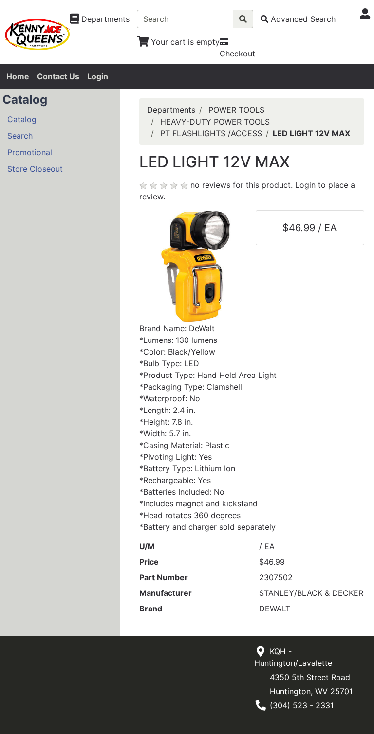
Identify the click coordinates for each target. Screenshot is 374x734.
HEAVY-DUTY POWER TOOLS (215, 121)
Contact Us (58, 76)
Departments (171, 110)
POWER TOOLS (236, 110)
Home (17, 76)
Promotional (29, 152)
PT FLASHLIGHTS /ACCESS (211, 133)
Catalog (22, 119)
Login (97, 76)
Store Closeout (35, 169)
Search (20, 136)
